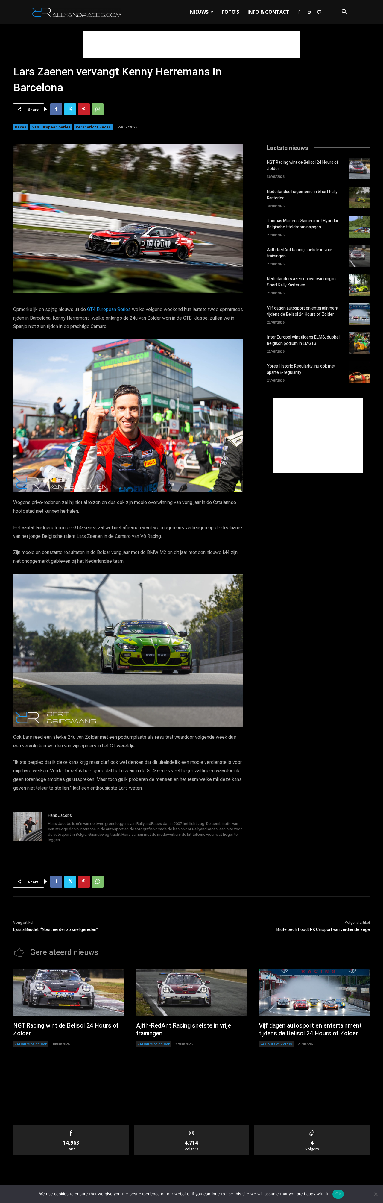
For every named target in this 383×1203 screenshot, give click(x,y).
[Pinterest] (84, 109)
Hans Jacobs (60, 815)
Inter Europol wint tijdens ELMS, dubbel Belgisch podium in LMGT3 (303, 340)
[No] (376, 1194)
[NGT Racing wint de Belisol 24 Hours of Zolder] (359, 168)
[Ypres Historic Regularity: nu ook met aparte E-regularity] (359, 372)
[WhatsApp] (98, 109)
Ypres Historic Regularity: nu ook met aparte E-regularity (301, 369)
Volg (191, 1127)
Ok (338, 1193)
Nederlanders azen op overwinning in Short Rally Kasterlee (301, 282)
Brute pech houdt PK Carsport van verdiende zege (323, 929)
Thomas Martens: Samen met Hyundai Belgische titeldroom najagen (302, 224)
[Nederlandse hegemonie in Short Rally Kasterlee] (359, 197)
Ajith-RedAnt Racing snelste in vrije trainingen (183, 1029)
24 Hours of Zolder (31, 1044)
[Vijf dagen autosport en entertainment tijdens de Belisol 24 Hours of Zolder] (359, 314)
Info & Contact (268, 12)
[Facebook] (298, 12)
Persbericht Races (93, 127)
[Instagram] (309, 12)
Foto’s (230, 12)
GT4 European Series (51, 127)
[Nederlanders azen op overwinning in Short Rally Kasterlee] (359, 285)
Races (20, 127)
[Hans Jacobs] (27, 828)
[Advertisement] (191, 44)
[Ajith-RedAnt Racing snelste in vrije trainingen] (359, 256)
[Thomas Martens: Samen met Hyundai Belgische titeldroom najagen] (359, 226)
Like (71, 1127)
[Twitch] (319, 12)
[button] (344, 12)
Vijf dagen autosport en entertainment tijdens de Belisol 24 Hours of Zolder (302, 311)
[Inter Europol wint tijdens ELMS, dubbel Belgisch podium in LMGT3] (359, 343)
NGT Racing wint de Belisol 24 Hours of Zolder (66, 1029)
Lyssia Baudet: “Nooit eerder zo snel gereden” (55, 929)
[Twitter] (70, 109)
